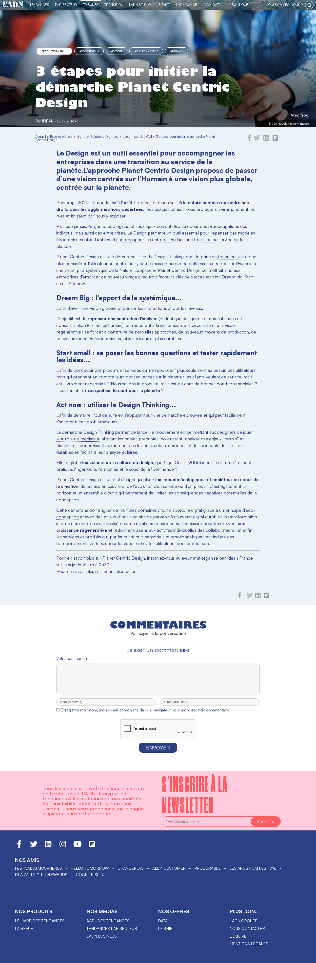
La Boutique (237, 4)
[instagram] (62, 846)
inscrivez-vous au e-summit (173, 558)
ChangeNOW (131, 868)
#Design (116, 51)
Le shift (166, 928)
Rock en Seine (91, 874)
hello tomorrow (90, 868)
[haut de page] (307, 957)
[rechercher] (309, 5)
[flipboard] (275, 139)
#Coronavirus (89, 51)
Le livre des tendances (40, 920)
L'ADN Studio (140, 4)
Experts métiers (61, 136)
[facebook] (249, 139)
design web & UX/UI (54, 51)
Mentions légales (249, 943)
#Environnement (146, 51)
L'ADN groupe (243, 920)
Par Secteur (66, 4)
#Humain (176, 51)
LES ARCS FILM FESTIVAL (252, 868)
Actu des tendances (108, 920)
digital (81, 136)
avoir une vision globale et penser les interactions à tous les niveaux (136, 308)
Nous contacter (247, 928)
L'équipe (238, 936)
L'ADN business (101, 936)
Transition (113, 4)
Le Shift (163, 4)
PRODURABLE (207, 868)
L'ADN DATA (212, 4)
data (163, 920)
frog (304, 115)
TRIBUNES (91, 4)
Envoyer (158, 747)
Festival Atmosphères (38, 868)
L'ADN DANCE (186, 4)
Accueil (40, 136)
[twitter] (256, 139)
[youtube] (77, 846)
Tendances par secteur (111, 928)
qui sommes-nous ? (285, 4)
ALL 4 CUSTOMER (169, 868)
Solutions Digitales (104, 136)
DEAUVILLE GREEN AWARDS (41, 874)
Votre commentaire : (74, 658)
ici (133, 571)
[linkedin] (266, 139)
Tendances (39, 4)
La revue (24, 928)
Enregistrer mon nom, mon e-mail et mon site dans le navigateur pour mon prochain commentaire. (145, 710)
